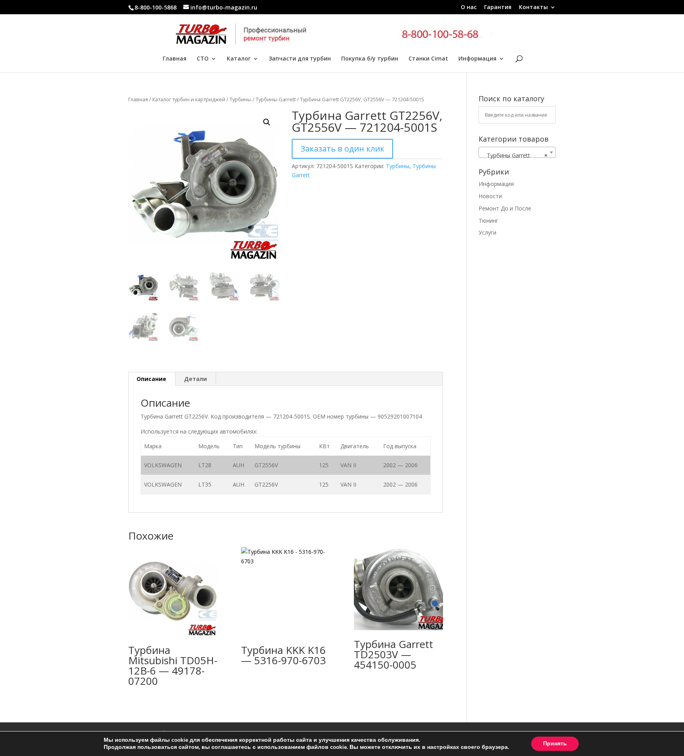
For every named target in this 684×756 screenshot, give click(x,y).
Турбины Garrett (276, 99)
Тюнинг (488, 220)
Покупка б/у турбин (369, 59)
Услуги (487, 232)
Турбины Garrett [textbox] (514, 155)
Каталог (239, 59)
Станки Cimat (428, 59)
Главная (174, 59)
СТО (203, 59)
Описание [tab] (151, 379)
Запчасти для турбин (300, 59)
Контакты (533, 7)
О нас (469, 7)
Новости (490, 196)
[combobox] (517, 152)
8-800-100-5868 (156, 7)
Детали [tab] (195, 379)
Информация (477, 59)
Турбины (240, 99)
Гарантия (497, 7)
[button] (267, 122)
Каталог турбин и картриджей (188, 99)
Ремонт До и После (505, 208)
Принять (555, 743)
